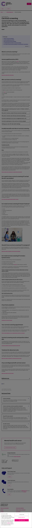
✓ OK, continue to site (21, 520)
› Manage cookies (21, 514)
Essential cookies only (21, 517)
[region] (16, 520)
